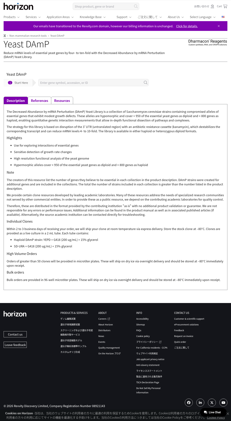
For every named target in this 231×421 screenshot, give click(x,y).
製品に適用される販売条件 (149, 376)
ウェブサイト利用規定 (147, 353)
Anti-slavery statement (148, 364)
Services (31, 17)
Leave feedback (15, 345)
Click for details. (187, 26)
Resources (62, 100)
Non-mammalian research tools (28, 35)
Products (10, 17)
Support (122, 17)
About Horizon (105, 324)
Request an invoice (183, 336)
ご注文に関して (148, 17)
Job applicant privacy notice (150, 359)
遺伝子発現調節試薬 (70, 324)
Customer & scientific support (189, 318)
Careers (102, 318)
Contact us (15, 334)
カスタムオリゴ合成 (70, 351)
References (39, 100)
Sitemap (140, 324)
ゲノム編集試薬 (68, 318)
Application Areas (58, 17)
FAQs (138, 330)
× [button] (228, 413)
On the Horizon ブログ (109, 353)
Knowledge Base (91, 17)
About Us (174, 17)
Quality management (109, 347)
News (101, 336)
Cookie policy (143, 336)
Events (101, 341)
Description (16, 100)
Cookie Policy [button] (216, 417)
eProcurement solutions (186, 324)
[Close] (219, 26)
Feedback (179, 330)
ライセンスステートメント (149, 370)
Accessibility (142, 318)
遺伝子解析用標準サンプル (73, 346)
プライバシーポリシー (147, 341)
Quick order (180, 341)
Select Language (201, 17)
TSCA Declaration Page (147, 382)
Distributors (104, 330)
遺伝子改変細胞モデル (71, 340)
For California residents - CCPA (151, 347)
